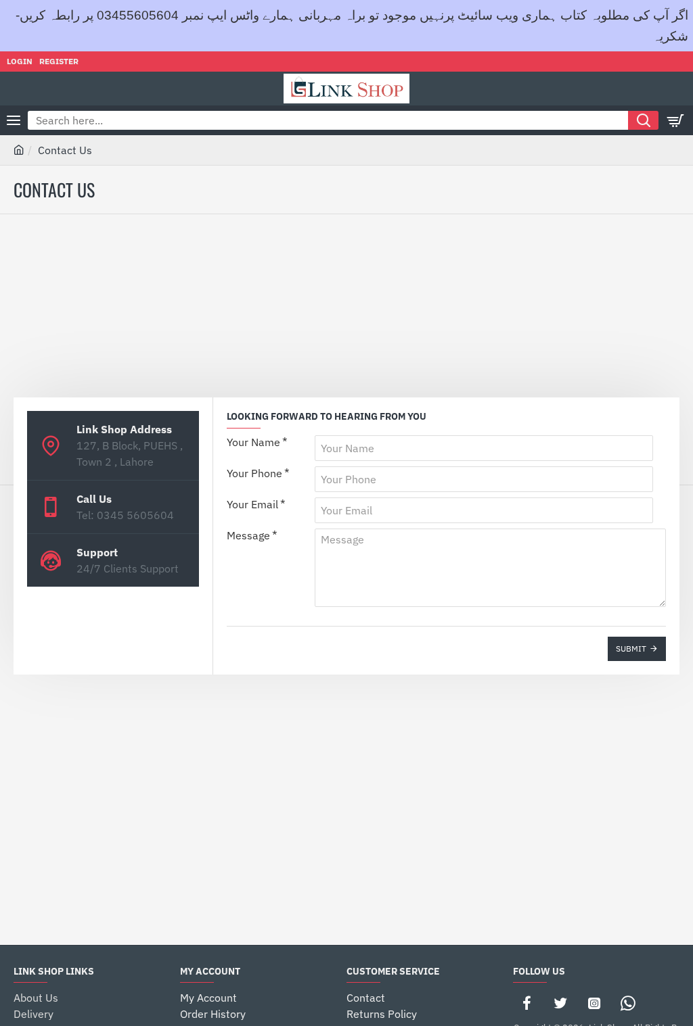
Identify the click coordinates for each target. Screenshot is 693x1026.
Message (248, 535)
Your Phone (254, 473)
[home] (19, 149)
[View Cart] (676, 120)
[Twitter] (560, 1003)
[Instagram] (594, 1003)
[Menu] (13, 120)
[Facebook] (526, 1003)
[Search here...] (643, 120)
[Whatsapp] (628, 1003)
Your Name (253, 442)
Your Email (252, 504)
